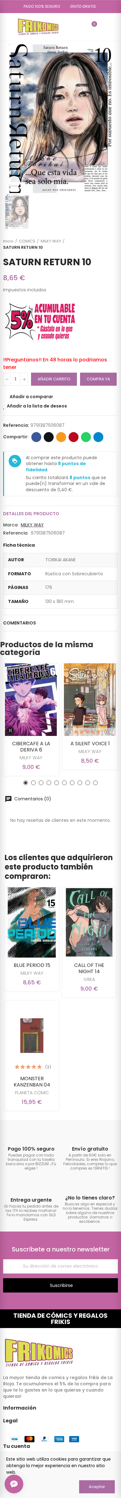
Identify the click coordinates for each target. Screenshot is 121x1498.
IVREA (89, 979)
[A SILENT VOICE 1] (90, 699)
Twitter (49, 437)
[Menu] (6, 26)
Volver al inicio (105, 244)
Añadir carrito (54, 379)
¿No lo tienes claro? (90, 1197)
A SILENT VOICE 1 (90, 743)
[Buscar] (81, 27)
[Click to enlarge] (14, 182)
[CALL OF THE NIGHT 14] (89, 922)
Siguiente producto (113, 244)
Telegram (98, 437)
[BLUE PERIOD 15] (32, 922)
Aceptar (97, 1487)
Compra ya (98, 379)
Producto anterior (97, 244)
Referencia (15, 533)
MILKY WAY (32, 525)
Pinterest (73, 437)
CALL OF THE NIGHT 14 (89, 968)
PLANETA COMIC (32, 1093)
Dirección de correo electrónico (61, 437)
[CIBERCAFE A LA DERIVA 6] (31, 699)
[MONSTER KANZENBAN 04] (32, 1036)
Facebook (36, 437)
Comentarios (19, 623)
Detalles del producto (31, 514)
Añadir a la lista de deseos (37, 406)
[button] (39, 6)
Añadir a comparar (31, 396)
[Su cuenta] (103, 26)
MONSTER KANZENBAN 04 (32, 1081)
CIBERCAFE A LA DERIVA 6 (31, 746)
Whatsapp (86, 437)
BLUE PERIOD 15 (32, 965)
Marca (10, 525)
